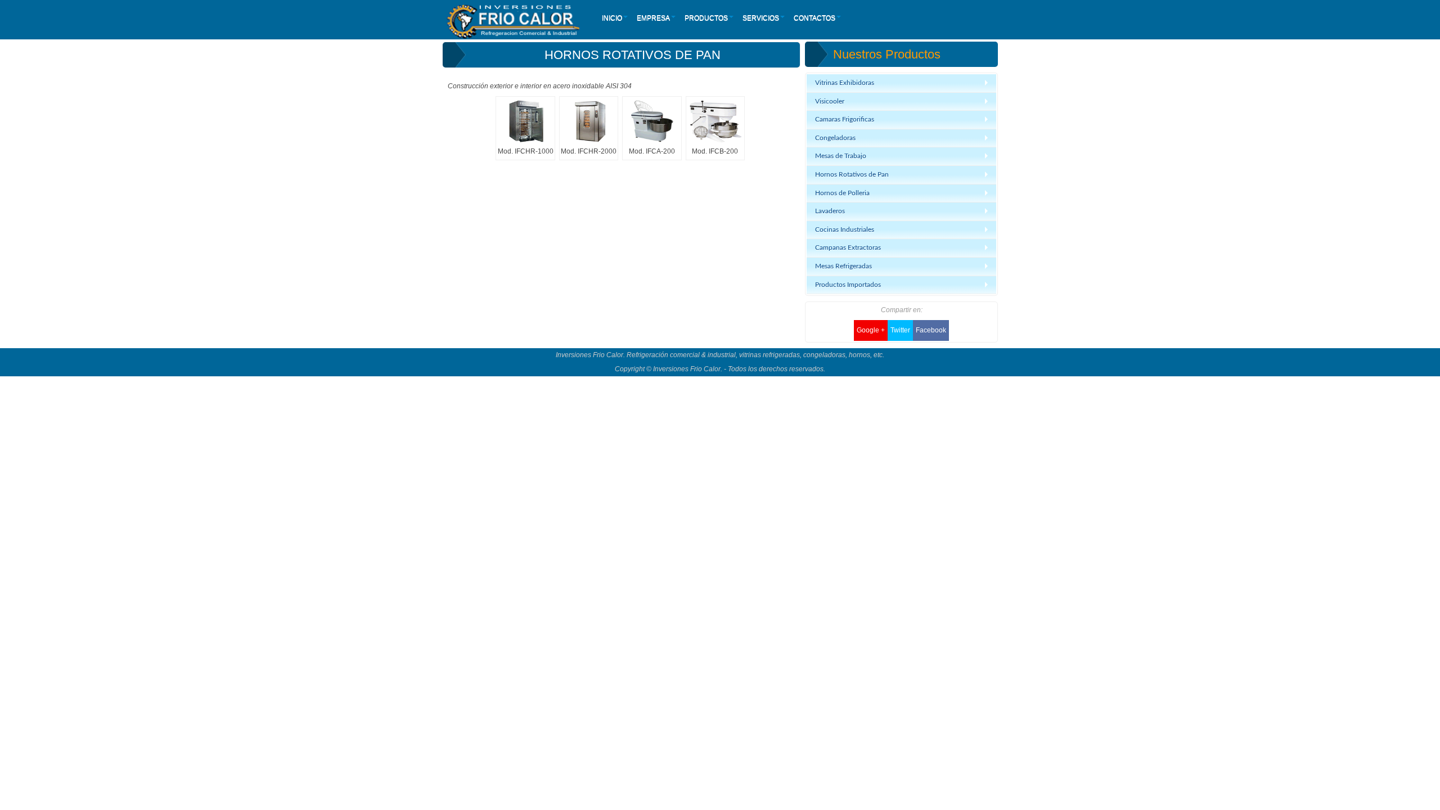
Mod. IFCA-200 (652, 151)
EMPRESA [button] (653, 18)
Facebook (931, 330)
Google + (871, 330)
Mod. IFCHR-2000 (588, 151)
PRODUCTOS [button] (706, 18)
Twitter (900, 330)
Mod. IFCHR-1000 (526, 151)
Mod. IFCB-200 (715, 151)
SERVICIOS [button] (760, 18)
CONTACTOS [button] (814, 18)
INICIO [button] (612, 18)
